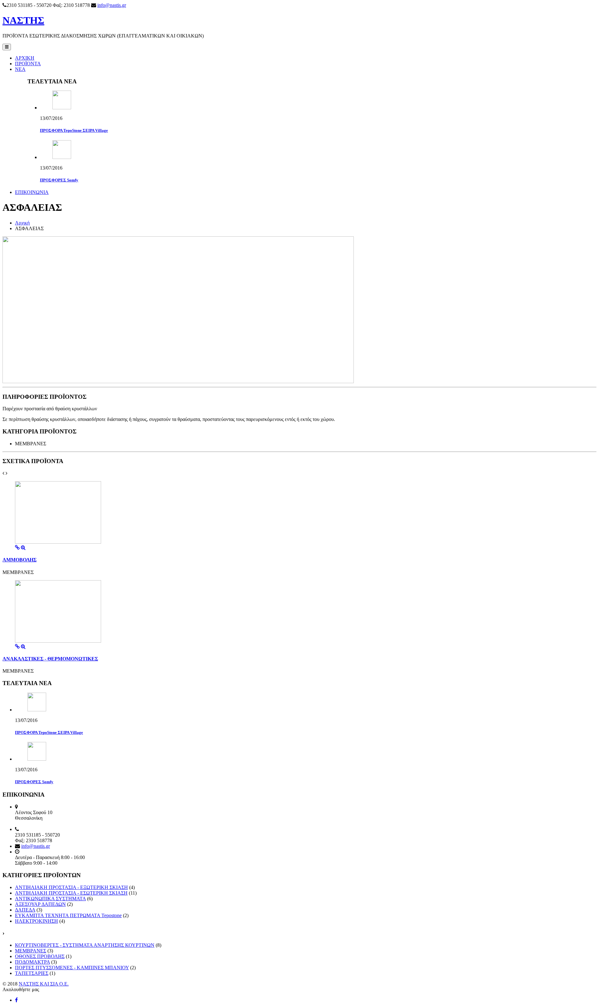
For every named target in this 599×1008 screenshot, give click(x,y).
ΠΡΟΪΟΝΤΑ (28, 63)
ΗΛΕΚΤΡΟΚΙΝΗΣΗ (36, 921)
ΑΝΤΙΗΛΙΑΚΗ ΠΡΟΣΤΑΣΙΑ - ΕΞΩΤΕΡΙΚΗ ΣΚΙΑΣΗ (71, 887)
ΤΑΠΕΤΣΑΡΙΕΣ (31, 973)
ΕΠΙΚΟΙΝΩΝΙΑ (32, 192)
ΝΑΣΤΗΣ (23, 20)
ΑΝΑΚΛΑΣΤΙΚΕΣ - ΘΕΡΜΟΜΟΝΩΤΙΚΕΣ (50, 658)
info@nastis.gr (111, 5)
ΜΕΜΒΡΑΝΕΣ (30, 950)
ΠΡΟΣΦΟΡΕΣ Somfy (59, 180)
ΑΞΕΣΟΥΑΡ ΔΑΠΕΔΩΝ (40, 904)
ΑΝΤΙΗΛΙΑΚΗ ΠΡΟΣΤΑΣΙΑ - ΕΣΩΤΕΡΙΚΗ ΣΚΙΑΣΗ (71, 893)
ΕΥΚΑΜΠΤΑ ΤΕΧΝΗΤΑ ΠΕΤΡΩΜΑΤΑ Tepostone (68, 915)
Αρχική (22, 222)
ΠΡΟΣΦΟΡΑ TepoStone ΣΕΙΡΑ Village (74, 130)
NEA (20, 69)
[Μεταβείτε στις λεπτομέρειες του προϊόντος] (17, 547)
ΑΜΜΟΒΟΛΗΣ (19, 559)
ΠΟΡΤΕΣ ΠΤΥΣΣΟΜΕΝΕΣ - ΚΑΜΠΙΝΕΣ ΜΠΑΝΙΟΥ (72, 967)
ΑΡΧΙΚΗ (24, 58)
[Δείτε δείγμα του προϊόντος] (23, 547)
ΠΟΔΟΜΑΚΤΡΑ (32, 962)
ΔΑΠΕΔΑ (25, 909)
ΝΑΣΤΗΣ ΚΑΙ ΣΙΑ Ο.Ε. (44, 983)
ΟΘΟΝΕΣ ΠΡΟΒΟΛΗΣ (40, 956)
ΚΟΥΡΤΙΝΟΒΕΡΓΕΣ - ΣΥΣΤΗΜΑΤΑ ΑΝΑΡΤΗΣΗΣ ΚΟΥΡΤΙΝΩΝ (84, 945)
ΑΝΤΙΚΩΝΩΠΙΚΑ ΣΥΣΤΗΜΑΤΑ (50, 898)
